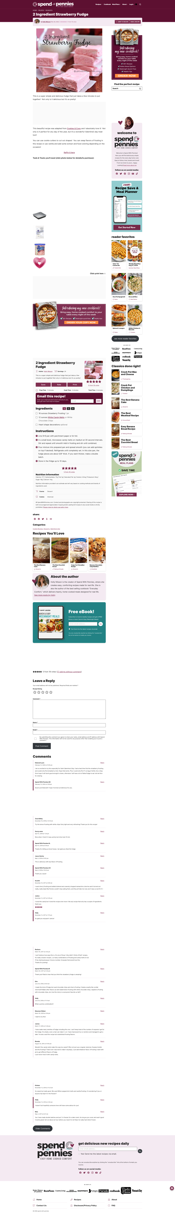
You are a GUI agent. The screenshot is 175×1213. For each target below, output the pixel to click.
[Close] (117, 589)
